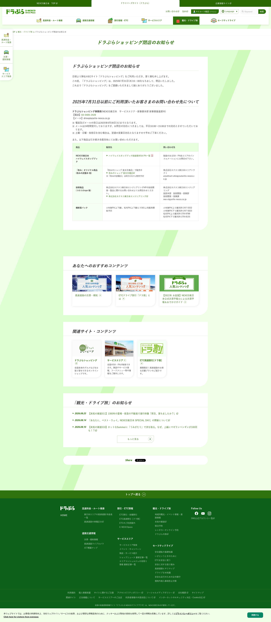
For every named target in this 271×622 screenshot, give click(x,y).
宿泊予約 (159, 526)
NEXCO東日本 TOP (46, 3)
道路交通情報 (89, 533)
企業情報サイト (222, 3)
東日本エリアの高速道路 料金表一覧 (98, 515)
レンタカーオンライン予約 (167, 530)
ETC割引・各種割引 (128, 515)
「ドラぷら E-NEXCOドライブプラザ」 (130, 605)
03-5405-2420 (88, 115)
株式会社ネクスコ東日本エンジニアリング (127, 196)
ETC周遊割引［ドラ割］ (130, 519)
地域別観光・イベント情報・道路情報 (169, 515)
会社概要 (182, 593)
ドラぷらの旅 (161, 534)
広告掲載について (87, 597)
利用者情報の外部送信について (139, 597)
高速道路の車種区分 (93, 522)
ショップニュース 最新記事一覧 (133, 557)
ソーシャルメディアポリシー (159, 593)
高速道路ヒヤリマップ (165, 569)
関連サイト (71, 597)
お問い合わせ (171, 11)
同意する (255, 615)
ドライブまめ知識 (163, 573)
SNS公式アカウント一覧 (202, 518)
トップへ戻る (133, 494)
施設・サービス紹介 (128, 553)
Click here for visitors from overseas (21, 617)
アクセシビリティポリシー (129, 593)
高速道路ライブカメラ (94, 544)
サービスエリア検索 (128, 545)
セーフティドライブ (163, 546)
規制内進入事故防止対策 (166, 581)
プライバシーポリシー (185, 613)
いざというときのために (166, 556)
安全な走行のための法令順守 (168, 577)
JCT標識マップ (91, 548)
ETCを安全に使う (163, 560)
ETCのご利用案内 (127, 523)
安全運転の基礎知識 (164, 552)
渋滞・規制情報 (91, 539)
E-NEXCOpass (126, 527)
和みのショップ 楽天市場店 (121, 173)
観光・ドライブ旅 (25, 32)
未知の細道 (160, 522)
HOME (63, 515)
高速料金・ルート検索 (93, 508)
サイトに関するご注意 (104, 593)
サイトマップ (198, 593)
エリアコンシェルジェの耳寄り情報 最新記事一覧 (133, 562)
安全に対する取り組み (165, 564)
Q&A (184, 11)
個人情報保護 (85, 593)
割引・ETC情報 (125, 508)
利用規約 (71, 593)
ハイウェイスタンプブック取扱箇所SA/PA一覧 (129, 156)
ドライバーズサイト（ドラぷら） (135, 3)
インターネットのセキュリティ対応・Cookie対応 (181, 597)
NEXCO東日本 (153, 605)
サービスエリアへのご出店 (110, 597)
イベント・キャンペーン (130, 549)
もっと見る (133, 439)
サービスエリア (125, 539)
